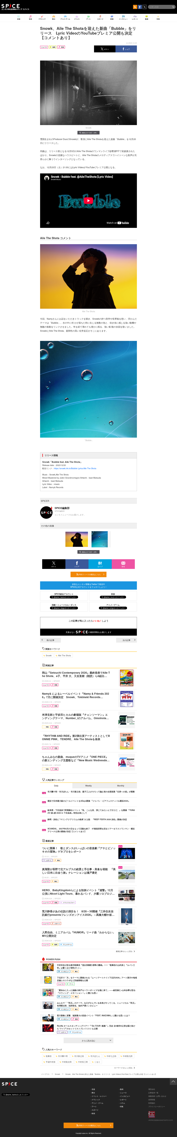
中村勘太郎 (67, 1061)
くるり (97, 1061)
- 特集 (121, 1106)
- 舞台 (93, 1092)
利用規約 (151, 1103)
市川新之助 (79, 1056)
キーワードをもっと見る (123, 1068)
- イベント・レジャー (99, 1096)
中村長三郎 (83, 1061)
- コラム (122, 1103)
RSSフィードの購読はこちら (90, 574)
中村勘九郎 (127, 1056)
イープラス (45, 1074)
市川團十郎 (63, 1056)
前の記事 (50, 640)
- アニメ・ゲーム (97, 1103)
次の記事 (126, 640)
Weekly (88, 785)
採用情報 (151, 1099)
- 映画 (93, 1113)
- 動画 (121, 1089)
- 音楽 (93, 1089)
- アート (94, 1106)
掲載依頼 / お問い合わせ (157, 1096)
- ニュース (123, 1092)
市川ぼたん (95, 1056)
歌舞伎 (49, 1056)
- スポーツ (94, 1110)
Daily (56, 785)
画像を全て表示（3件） (90, 133)
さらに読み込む (88, 1040)
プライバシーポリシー (156, 1106)
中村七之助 (111, 1056)
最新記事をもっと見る (124, 951)
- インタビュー (124, 1096)
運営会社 (151, 1089)
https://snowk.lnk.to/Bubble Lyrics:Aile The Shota (75, 468)
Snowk (49, 655)
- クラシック (95, 1099)
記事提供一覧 (153, 1092)
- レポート (123, 1099)
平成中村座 (50, 1061)
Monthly (120, 785)
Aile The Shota (64, 655)
